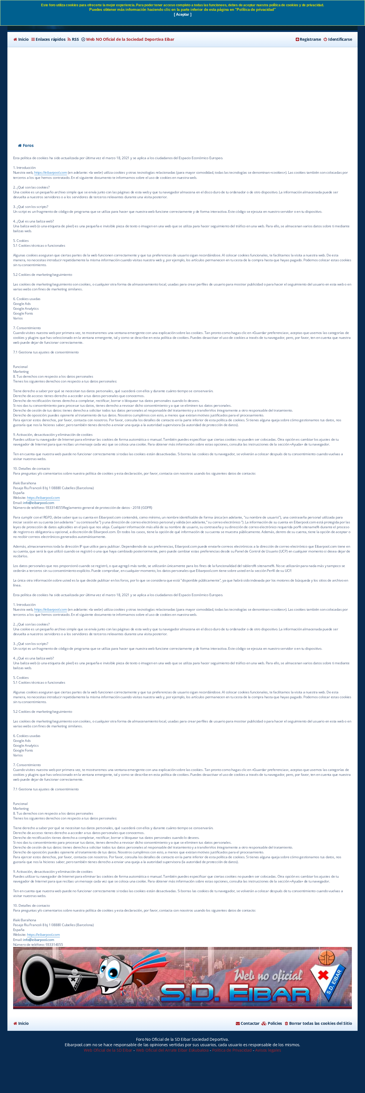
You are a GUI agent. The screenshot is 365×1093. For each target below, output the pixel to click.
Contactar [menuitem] (250, 1023)
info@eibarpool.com (38, 502)
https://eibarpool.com (50, 172)
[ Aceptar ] (182, 14)
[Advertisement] (182, 90)
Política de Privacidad (232, 1050)
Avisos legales (268, 1050)
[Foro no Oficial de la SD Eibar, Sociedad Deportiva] (182, 978)
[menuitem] (21, 39)
